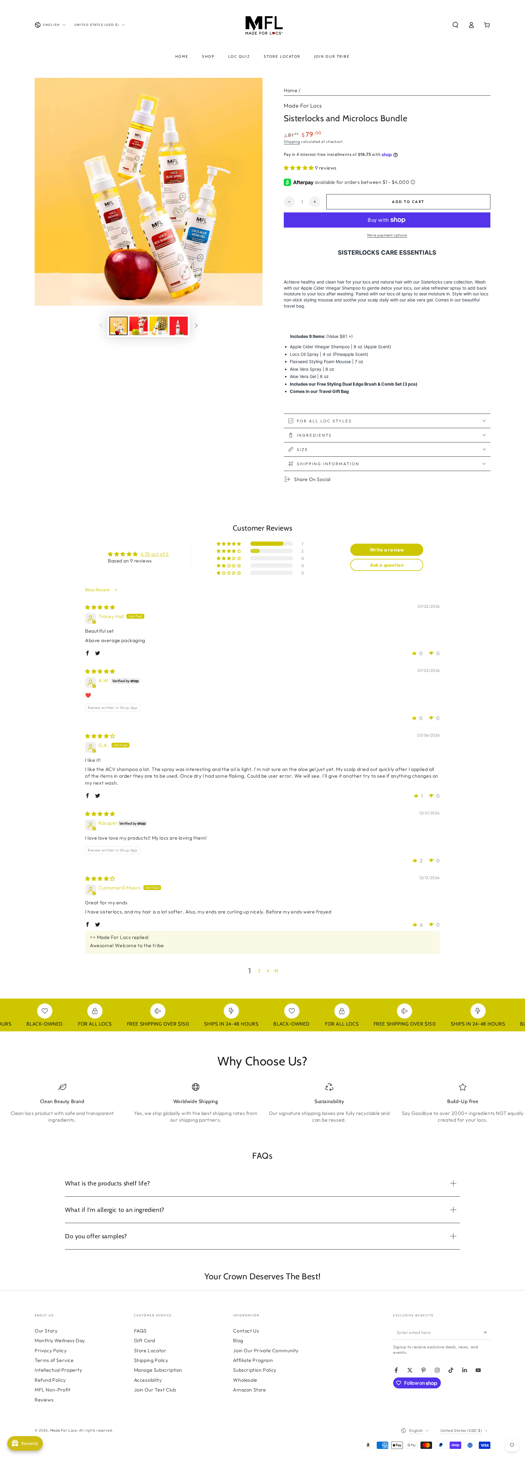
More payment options (387, 235)
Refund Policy (50, 1380)
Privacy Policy (51, 1350)
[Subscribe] (486, 1332)
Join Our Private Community (266, 1350)
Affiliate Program (253, 1360)
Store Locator (150, 1350)
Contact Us (246, 1331)
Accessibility (148, 1380)
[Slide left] (101, 326)
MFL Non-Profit (52, 1390)
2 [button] (259, 971)
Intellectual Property (58, 1370)
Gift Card (144, 1340)
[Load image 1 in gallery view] (118, 326)
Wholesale (245, 1380)
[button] (455, 25)
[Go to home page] (263, 25)
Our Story (46, 1331)
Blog (238, 1340)
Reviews (44, 1400)
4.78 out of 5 (154, 554)
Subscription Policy (254, 1370)
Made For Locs (303, 105)
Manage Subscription (158, 1370)
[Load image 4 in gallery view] (179, 326)
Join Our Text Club (155, 1390)
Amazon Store (249, 1390)
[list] (262, 1105)
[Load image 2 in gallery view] (138, 326)
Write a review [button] (387, 550)
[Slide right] (196, 326)
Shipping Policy (151, 1360)
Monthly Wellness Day (60, 1340)
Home (290, 90)
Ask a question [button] (386, 565)
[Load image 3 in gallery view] (158, 326)
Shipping (292, 141)
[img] (100, 607)
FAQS (140, 1331)
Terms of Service (54, 1360)
